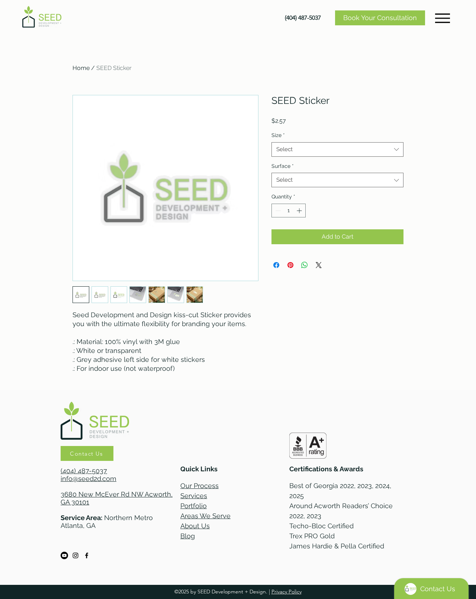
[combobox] (337, 149)
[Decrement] (277, 210)
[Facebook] (86, 555)
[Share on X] (318, 265)
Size (278, 135)
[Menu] (442, 18)
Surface (282, 166)
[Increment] (300, 210)
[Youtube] (64, 555)
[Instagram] (75, 555)
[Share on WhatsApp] (304, 265)
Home (81, 67)
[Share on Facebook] (276, 265)
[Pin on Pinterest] (290, 265)
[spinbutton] (288, 210)
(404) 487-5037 (84, 471)
